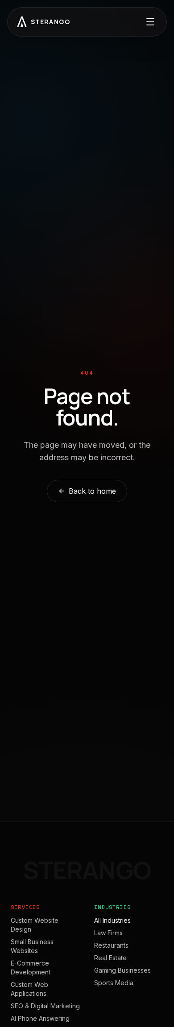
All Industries (112, 920)
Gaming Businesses (122, 970)
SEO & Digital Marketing (45, 1006)
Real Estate (110, 958)
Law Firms (108, 933)
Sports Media (113, 982)
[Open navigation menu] (150, 22)
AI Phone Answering (40, 1018)
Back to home (92, 491)
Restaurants (111, 945)
